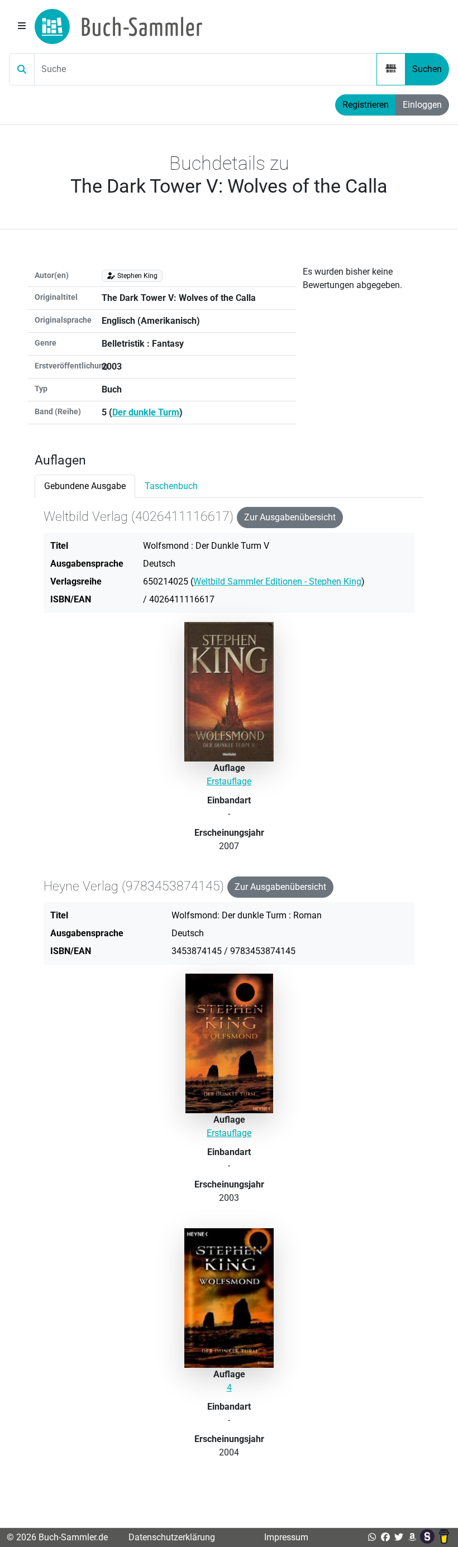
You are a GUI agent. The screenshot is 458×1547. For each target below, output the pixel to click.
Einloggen (422, 104)
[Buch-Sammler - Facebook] (385, 1537)
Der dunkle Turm (145, 412)
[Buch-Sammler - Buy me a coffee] (444, 1537)
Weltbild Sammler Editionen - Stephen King (277, 581)
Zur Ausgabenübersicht (290, 517)
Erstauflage (229, 781)
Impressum (286, 1537)
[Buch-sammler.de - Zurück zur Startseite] (118, 26)
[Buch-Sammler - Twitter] (398, 1537)
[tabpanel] (229, 995)
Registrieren (365, 104)
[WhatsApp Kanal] (372, 1537)
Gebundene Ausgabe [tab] (85, 486)
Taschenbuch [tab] (171, 486)
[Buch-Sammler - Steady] (428, 1537)
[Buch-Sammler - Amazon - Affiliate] (412, 1537)
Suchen (427, 69)
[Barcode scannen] (390, 69)
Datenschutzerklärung (171, 1537)
